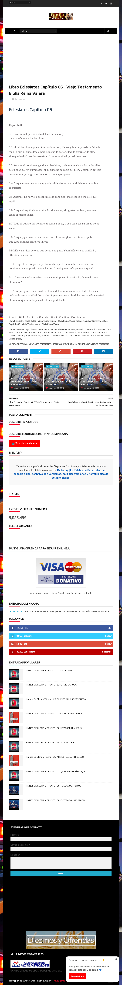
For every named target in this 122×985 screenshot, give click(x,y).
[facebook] (101, 3)
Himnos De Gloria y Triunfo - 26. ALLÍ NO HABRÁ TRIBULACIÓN (55, 757)
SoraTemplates (27, 981)
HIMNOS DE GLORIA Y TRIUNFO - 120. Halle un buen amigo (54, 713)
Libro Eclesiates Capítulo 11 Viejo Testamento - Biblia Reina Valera (59, 381)
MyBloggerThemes (61, 981)
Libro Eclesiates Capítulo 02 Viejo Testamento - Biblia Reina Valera (94, 381)
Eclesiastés (20, 99)
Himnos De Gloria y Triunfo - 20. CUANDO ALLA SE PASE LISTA (56, 699)
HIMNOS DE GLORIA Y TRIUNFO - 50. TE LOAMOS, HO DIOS (53, 785)
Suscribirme (77, 976)
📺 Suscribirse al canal (24, 443)
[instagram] (111, 3)
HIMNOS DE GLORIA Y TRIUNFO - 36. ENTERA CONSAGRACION (55, 800)
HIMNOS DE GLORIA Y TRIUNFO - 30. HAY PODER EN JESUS (54, 728)
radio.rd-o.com (16, 611)
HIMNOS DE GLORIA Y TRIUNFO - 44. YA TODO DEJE (50, 742)
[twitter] (106, 3)
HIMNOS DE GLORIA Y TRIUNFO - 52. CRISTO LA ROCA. (51, 684)
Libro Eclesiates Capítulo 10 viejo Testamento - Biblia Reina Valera (24, 381)
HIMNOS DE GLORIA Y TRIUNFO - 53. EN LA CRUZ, (49, 670)
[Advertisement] (61, 59)
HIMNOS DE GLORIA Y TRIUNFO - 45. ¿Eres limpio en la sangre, (56, 771)
